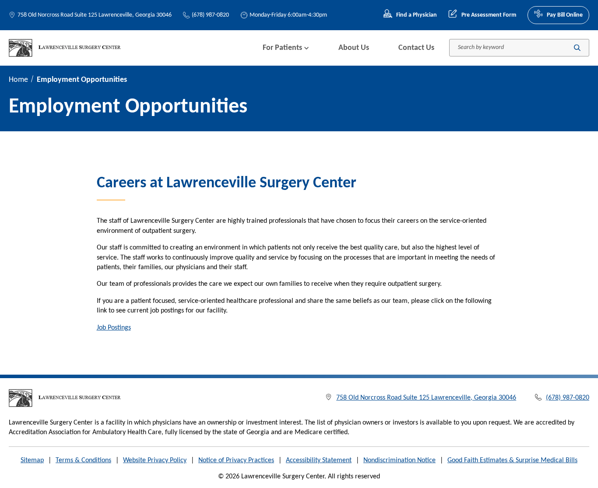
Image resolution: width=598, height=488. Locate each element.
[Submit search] (577, 48)
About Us (353, 48)
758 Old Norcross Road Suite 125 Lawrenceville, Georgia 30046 (95, 15)
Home (18, 80)
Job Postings (114, 327)
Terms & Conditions (83, 460)
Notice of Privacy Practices (236, 460)
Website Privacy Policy (154, 460)
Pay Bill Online (565, 15)
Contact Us (416, 48)
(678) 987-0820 (210, 15)
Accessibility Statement (319, 460)
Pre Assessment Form (488, 15)
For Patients (282, 48)
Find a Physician (416, 15)
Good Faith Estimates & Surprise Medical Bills (512, 460)
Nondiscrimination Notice (399, 460)
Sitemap (32, 460)
